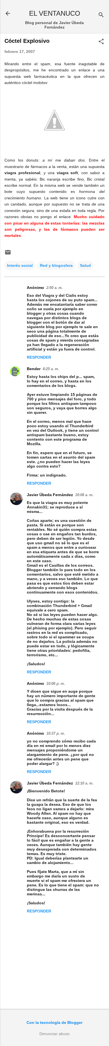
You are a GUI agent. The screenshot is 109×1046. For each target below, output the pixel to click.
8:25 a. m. (51, 369)
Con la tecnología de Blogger (54, 1022)
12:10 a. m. (84, 783)
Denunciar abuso (54, 1033)
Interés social (20, 265)
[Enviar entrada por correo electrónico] (7, 254)
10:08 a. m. (84, 495)
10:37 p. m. (55, 733)
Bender (34, 368)
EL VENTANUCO (54, 13)
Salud (85, 265)
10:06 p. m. (55, 683)
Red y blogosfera (56, 265)
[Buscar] (101, 15)
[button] (101, 42)
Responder (39, 357)
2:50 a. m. (54, 288)
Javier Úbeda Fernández (50, 494)
